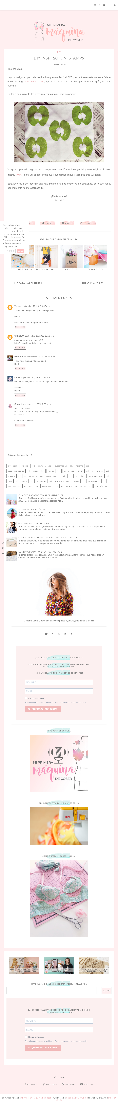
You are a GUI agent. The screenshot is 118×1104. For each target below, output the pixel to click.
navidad (11, 476)
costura (42, 466)
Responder (20, 327)
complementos (14, 486)
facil (10, 481)
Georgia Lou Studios (77, 1098)
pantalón (59, 481)
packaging (41, 481)
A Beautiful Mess (33, 81)
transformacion (95, 476)
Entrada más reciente (28, 283)
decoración (97, 471)
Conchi (18, 404)
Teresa (17, 306)
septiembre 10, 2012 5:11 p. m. (41, 357)
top (77, 476)
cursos (83, 486)
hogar (24, 481)
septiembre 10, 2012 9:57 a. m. (36, 306)
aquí (19, 174)
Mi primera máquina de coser (36, 1098)
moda (35, 471)
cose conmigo (30, 476)
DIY (59, 52)
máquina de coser (50, 486)
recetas (79, 466)
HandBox (25, 466)
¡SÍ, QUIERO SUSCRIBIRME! (42, 709)
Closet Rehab (61, 466)
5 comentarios (59, 64)
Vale (20, 251)
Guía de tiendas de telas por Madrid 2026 (41, 495)
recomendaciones (16, 471)
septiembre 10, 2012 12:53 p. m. (40, 336)
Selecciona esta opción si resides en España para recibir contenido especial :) (56, 703)
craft (80, 471)
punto (69, 486)
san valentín (94, 481)
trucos (76, 481)
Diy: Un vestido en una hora (34, 523)
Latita (17, 377)
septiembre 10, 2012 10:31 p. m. (36, 377)
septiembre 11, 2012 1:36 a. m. (37, 404)
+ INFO (10, 251)
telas (48, 476)
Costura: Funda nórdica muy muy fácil (40, 552)
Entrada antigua (93, 283)
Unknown (19, 336)
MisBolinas (20, 356)
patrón (63, 476)
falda (66, 471)
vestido (51, 471)
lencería (99, 486)
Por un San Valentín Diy (31, 509)
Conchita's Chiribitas (24, 420)
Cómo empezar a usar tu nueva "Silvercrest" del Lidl (47, 537)
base (31, 486)
